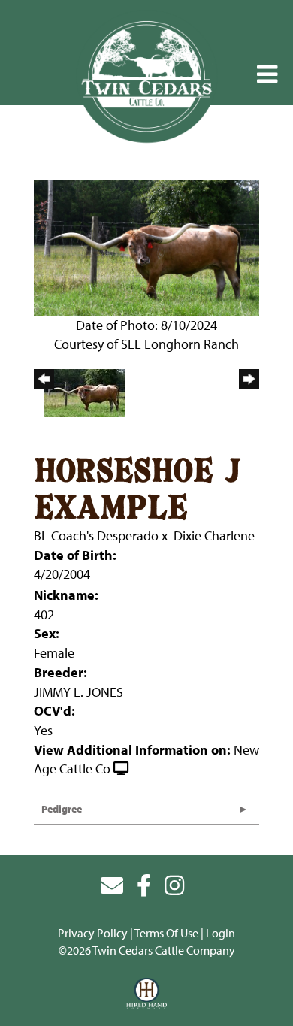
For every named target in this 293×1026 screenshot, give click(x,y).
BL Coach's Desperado (96, 535)
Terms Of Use (166, 932)
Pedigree (61, 809)
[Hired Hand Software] (147, 994)
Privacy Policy (93, 932)
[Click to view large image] (146, 246)
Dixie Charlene (214, 535)
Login (220, 932)
